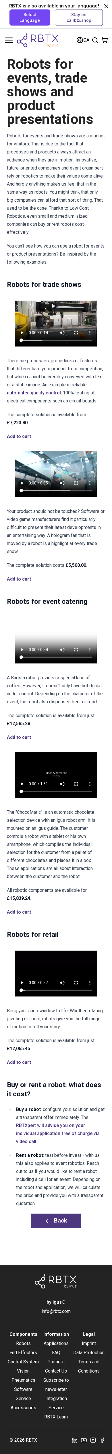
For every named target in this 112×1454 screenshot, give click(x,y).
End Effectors (23, 1352)
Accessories (23, 1407)
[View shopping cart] (104, 40)
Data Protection (89, 1352)
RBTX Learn (56, 1417)
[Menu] (8, 40)
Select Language (30, 17)
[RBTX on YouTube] (84, 1440)
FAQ (56, 1352)
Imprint (89, 1343)
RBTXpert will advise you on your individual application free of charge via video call (58, 1133)
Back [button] (60, 1220)
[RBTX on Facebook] (102, 1440)
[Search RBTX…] (95, 40)
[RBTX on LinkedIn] (75, 1440)
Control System (23, 1362)
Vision (23, 1371)
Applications (56, 1343)
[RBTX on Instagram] (93, 1440)
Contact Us (56, 1371)
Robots (23, 1343)
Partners (56, 1362)
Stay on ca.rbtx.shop (79, 17)
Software (23, 1389)
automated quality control (34, 393)
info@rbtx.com (56, 1311)
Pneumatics (23, 1380)
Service (23, 1398)
